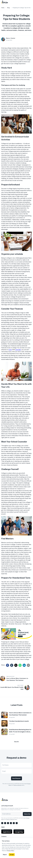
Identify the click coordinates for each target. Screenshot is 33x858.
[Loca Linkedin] (11, 823)
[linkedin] (24, 665)
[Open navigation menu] (31, 2)
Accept (12, 854)
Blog (8, 7)
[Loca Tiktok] (14, 823)
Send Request (16, 778)
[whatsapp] (20, 665)
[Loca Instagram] (2, 823)
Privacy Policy (10, 850)
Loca (10, 349)
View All (16, 741)
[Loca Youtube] (17, 823)
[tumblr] (11, 665)
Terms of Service (17, 785)
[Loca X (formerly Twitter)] (5, 823)
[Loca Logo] (5, 5)
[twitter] (15, 665)
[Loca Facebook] (8, 823)
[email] (28, 665)
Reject (5, 854)
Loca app (18, 349)
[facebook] (7, 665)
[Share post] (31, 39)
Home (2, 7)
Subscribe (27, 814)
